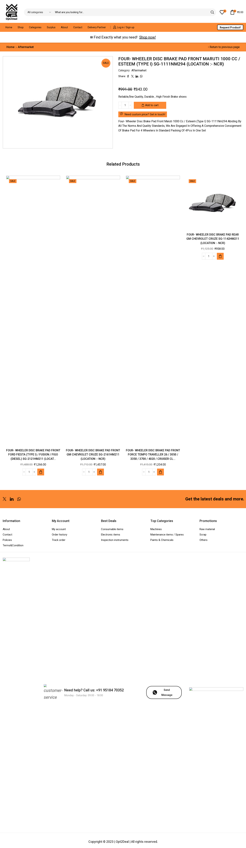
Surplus (51, 27)
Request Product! (230, 27)
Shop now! (147, 37)
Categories (35, 27)
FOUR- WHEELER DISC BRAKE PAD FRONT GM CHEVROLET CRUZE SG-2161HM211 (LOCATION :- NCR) (93, 455)
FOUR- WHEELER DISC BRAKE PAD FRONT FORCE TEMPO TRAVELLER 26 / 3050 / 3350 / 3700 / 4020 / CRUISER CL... (153, 455)
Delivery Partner (97, 27)
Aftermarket (26, 47)
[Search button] (212, 12)
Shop (21, 27)
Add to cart (151, 105)
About (64, 27)
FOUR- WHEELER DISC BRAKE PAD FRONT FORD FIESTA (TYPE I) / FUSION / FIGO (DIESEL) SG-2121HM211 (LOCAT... (33, 455)
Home (8, 27)
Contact (77, 27)
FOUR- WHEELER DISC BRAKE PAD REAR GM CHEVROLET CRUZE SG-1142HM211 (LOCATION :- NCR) (212, 239)
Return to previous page (225, 47)
